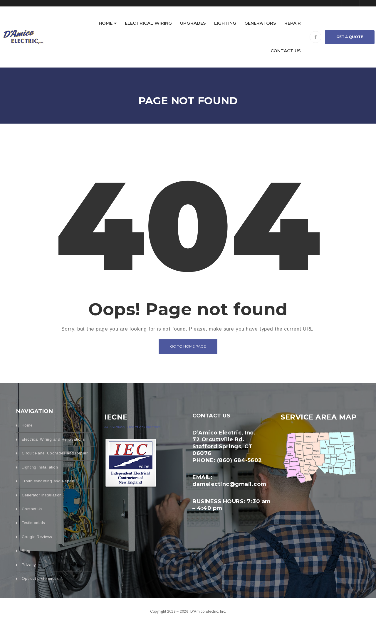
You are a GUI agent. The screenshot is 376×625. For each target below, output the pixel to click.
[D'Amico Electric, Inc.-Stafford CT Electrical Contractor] (23, 36)
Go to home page (188, 346)
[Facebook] (315, 37)
